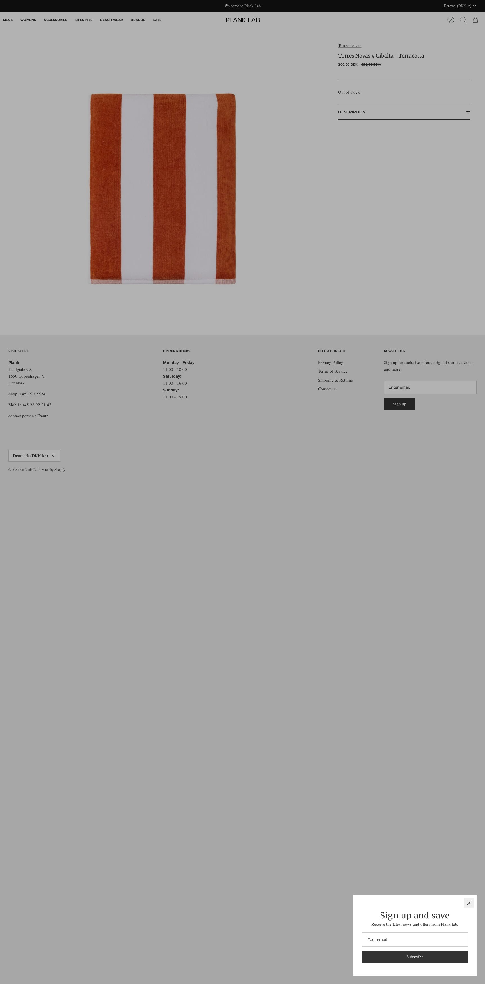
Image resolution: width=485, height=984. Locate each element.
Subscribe (415, 957)
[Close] (469, 903)
